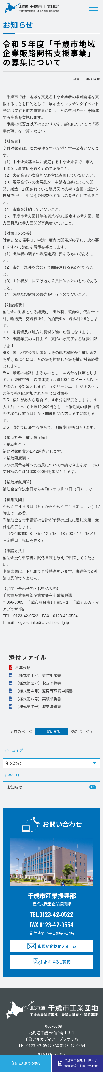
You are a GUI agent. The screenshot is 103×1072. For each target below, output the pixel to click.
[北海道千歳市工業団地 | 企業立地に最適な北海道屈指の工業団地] (31, 7)
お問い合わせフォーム (57, 946)
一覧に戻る (51, 731)
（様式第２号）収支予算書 (37, 683)
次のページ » (81, 731)
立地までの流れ (29, 1063)
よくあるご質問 (57, 962)
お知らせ (50, 787)
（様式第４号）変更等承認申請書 (43, 691)
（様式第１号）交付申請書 (37, 675)
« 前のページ (22, 731)
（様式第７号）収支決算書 (37, 706)
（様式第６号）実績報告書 (37, 698)
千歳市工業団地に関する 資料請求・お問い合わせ (81, 1063)
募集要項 (22, 667)
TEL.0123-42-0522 (51, 914)
